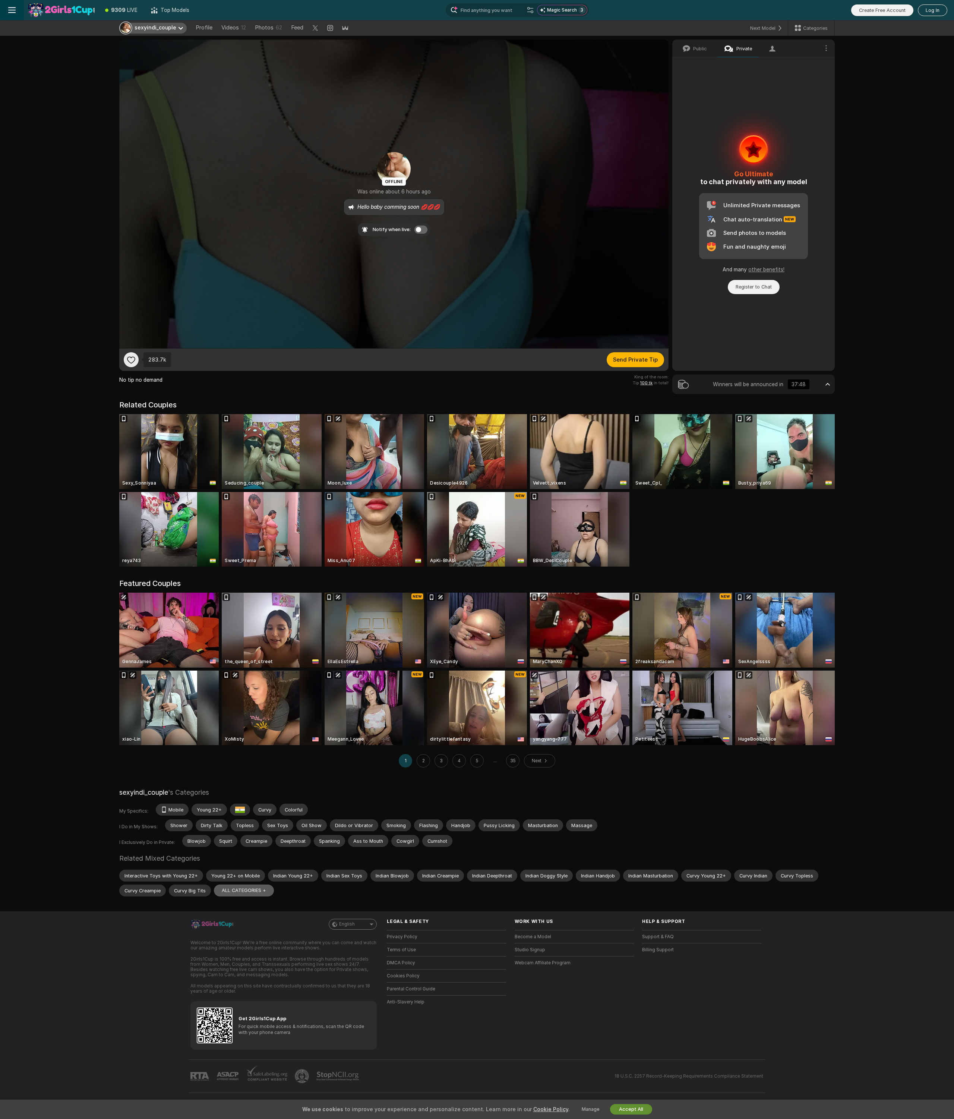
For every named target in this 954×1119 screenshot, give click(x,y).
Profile (204, 27)
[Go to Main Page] (61, 10)
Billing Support (658, 949)
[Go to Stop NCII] (338, 1076)
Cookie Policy (550, 1109)
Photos (268, 27)
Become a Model (533, 936)
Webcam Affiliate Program (543, 962)
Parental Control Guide (411, 989)
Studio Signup (530, 949)
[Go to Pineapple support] (302, 1076)
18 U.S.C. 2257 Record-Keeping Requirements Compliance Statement (689, 1076)
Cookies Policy (403, 975)
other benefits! (766, 269)
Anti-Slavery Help (405, 1002)
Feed (297, 27)
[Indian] (240, 810)
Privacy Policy (402, 936)
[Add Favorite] (131, 359)
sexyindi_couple (143, 792)
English (347, 924)
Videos (233, 27)
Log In (932, 10)
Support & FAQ (658, 936)
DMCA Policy (401, 962)
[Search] (530, 10)
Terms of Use (401, 949)
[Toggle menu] (12, 10)
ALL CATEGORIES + (244, 890)
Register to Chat (754, 287)
